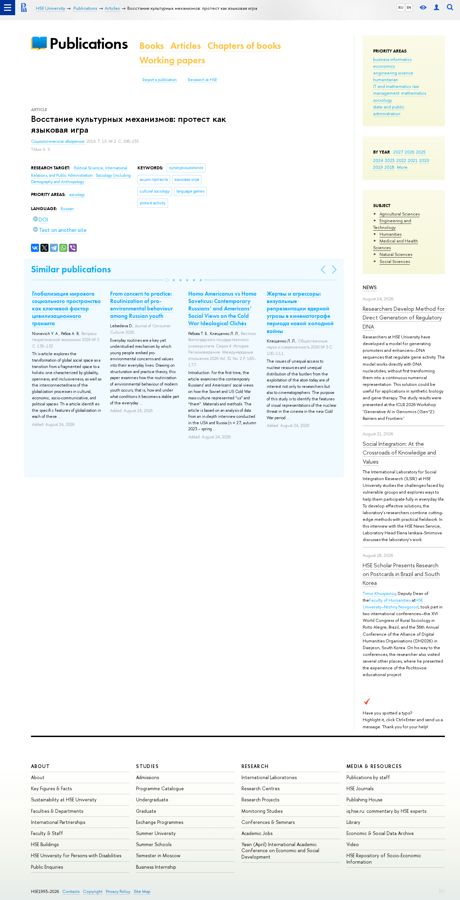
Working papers (172, 60)
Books (151, 46)
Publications (89, 43)
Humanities (390, 234)
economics (384, 66)
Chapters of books (244, 46)
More (402, 167)
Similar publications (71, 269)
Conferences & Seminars (268, 822)
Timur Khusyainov (379, 593)
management (386, 93)
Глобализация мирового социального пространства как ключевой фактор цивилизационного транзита (66, 308)
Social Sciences (395, 261)
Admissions (147, 777)
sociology (382, 100)
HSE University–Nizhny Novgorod (393, 603)
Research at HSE (202, 79)
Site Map (142, 891)
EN (409, 7)
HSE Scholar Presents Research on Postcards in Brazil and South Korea (401, 574)
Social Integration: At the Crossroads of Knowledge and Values (399, 452)
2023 (390, 160)
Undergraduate (152, 799)
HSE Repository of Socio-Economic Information (384, 858)
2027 (398, 152)
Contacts (70, 891)
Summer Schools (153, 844)
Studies (147, 766)
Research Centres (260, 788)
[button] (167, 280)
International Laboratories (269, 777)
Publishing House (365, 799)
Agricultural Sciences (400, 214)
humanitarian (385, 79)
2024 (378, 160)
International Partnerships (58, 822)
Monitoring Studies (262, 811)
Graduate (146, 811)
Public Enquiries (47, 867)
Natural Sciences (396, 254)
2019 (378, 167)
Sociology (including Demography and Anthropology (81, 179)
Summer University (156, 833)
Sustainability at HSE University (64, 799)
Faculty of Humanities (389, 600)
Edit (442, 890)
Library (353, 822)
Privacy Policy (118, 891)
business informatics (392, 59)
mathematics (413, 93)
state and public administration (388, 110)
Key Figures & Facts (51, 788)
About (40, 766)
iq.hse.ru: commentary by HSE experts (386, 811)
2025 (421, 152)
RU (400, 7)
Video (353, 844)
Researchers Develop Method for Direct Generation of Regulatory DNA (404, 317)
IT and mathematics (392, 86)
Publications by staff (368, 777)
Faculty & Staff (47, 833)
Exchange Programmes (159, 822)
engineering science (393, 73)
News (370, 287)
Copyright (92, 891)
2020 (424, 160)
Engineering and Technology (392, 224)
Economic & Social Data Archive (380, 833)
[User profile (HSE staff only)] (436, 7)
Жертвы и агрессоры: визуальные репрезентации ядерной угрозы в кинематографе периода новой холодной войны (300, 312)
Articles (185, 46)
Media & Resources (374, 766)
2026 (409, 152)
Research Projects (260, 799)
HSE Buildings (45, 844)
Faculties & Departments (57, 811)
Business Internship (156, 867)
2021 (413, 160)
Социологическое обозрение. (59, 141)
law (416, 86)
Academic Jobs (256, 833)
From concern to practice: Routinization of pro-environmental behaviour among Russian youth (141, 305)
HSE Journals (360, 788)
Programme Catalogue (160, 788)
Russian (67, 208)
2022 (401, 160)
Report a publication (159, 79)
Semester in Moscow (158, 855)
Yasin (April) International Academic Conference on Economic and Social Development (280, 850)
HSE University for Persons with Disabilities (76, 855)
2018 (389, 167)
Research (255, 766)
